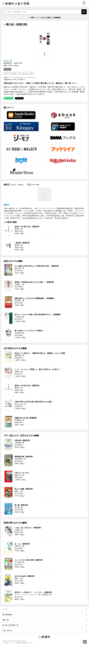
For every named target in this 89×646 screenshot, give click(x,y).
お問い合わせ (7, 630)
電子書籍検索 (7, 614)
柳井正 (6, 60)
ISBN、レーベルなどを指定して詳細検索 (45, 17)
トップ (4, 609)
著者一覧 (5, 620)
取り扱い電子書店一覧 (10, 625)
